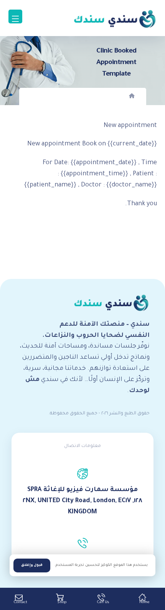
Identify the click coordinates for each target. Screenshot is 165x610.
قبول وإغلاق (32, 565)
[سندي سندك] (115, 19)
